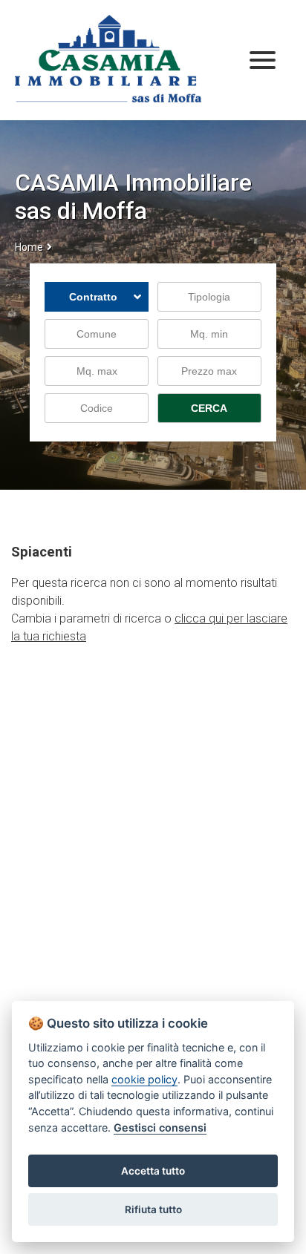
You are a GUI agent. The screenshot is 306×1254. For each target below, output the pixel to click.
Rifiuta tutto (153, 1209)
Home (29, 247)
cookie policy (144, 1079)
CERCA (209, 408)
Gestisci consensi (160, 1127)
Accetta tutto (153, 1171)
